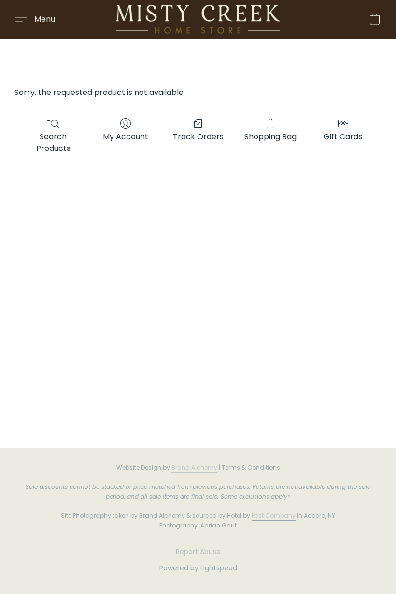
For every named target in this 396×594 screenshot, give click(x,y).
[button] (198, 19)
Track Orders (198, 136)
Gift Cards (343, 136)
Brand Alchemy (194, 467)
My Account (125, 136)
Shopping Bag (270, 136)
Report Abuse (198, 551)
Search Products (53, 142)
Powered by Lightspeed (198, 568)
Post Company (274, 516)
